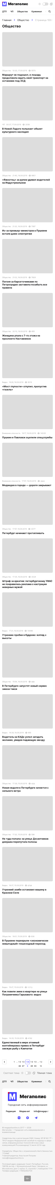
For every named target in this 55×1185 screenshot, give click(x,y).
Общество (23, 20)
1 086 (19, 1062)
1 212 (41, 1062)
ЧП (11, 11)
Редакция (11, 1111)
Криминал (37, 11)
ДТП (4, 11)
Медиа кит (24, 1111)
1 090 (35, 1062)
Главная (6, 20)
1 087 (23, 1062)
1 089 (32, 1062)
